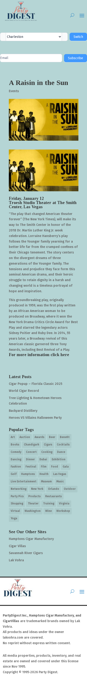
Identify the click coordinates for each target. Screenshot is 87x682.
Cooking (46, 452)
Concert (31, 452)
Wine (48, 511)
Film (43, 466)
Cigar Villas (17, 546)
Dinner (30, 459)
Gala (66, 466)
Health (43, 474)
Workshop (63, 511)
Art (13, 437)
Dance (61, 452)
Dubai (43, 459)
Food (54, 466)
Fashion (16, 466)
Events (14, 91)
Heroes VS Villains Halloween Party (35, 418)
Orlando (53, 488)
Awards (39, 437)
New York (37, 488)
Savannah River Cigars (26, 553)
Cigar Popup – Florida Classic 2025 (35, 384)
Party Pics (17, 496)
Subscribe (75, 58)
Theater (33, 503)
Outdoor (70, 488)
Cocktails (63, 444)
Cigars (48, 444)
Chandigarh (31, 444)
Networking (18, 488)
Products (34, 496)
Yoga (14, 518)
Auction (24, 437)
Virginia (64, 503)
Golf (13, 474)
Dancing (16, 459)
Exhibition (58, 459)
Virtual (15, 511)
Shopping (17, 503)
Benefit (65, 437)
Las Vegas (59, 474)
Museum (46, 481)
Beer (52, 437)
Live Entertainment (23, 481)
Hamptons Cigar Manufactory (31, 539)
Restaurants (53, 496)
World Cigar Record (24, 391)
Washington (33, 511)
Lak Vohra (16, 560)
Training (48, 503)
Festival (31, 466)
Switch (78, 37)
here (65, 354)
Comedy (16, 452)
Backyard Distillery (23, 411)
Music (60, 481)
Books (15, 444)
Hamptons (28, 474)
